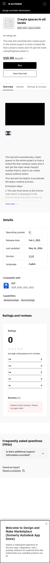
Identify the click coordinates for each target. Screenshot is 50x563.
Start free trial (20, 73)
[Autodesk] (15, 4)
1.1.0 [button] (31, 256)
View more (10, 204)
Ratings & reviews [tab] (36, 86)
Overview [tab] (8, 86)
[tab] (8, 137)
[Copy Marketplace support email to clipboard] (23, 470)
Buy (20, 65)
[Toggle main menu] (4, 3)
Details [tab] (20, 86)
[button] (25, 453)
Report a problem (12, 470)
